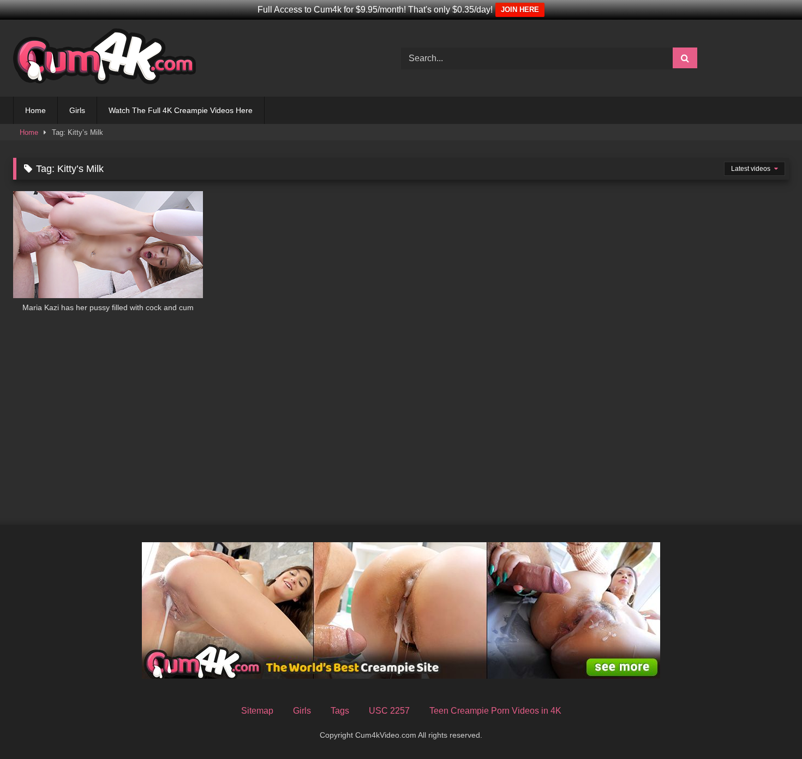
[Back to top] (768, 726)
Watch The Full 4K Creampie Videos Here (181, 110)
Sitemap (257, 710)
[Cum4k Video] (104, 58)
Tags (340, 710)
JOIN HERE (520, 9)
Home (35, 110)
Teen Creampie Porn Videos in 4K (495, 710)
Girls (77, 110)
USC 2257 (389, 710)
